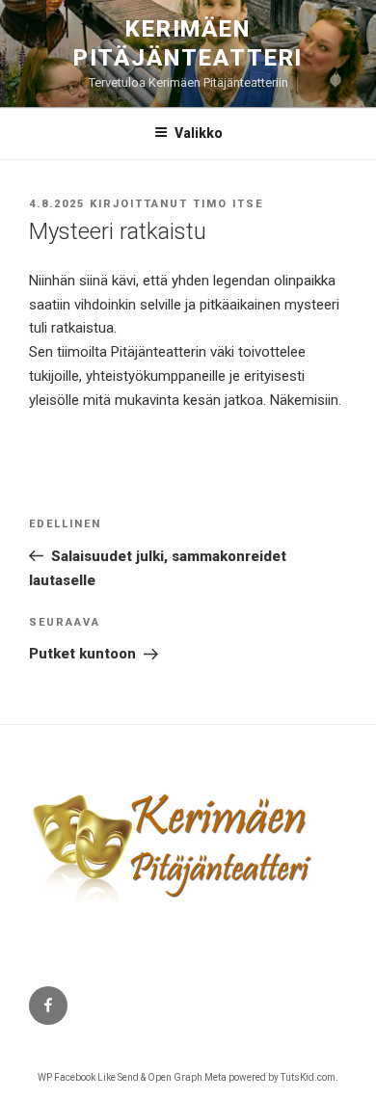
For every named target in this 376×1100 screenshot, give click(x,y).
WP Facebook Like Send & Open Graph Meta (132, 1077)
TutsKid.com (308, 1077)
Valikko (199, 133)
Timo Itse (228, 204)
